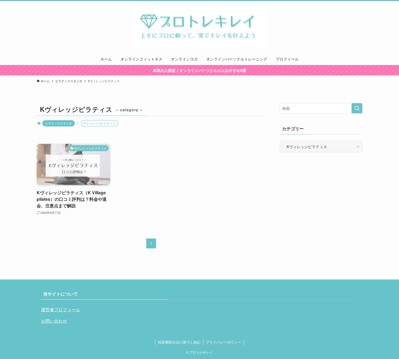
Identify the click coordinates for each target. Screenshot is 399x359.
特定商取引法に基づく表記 (179, 342)
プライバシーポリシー (223, 342)
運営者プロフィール (60, 309)
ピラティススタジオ (58, 123)
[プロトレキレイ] (199, 28)
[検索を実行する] (357, 108)
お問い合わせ (54, 321)
